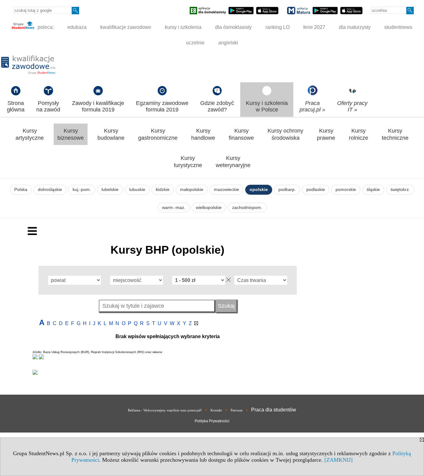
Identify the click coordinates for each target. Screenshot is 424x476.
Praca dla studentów (273, 409)
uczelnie (195, 42)
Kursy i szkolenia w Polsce (267, 106)
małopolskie (191, 189)
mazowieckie (226, 189)
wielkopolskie (209, 207)
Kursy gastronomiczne (158, 134)
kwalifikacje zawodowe (125, 27)
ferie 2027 (314, 27)
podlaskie (315, 189)
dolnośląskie (50, 189)
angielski (228, 42)
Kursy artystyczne (30, 134)
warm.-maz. (173, 207)
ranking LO (277, 27)
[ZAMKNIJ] (338, 460)
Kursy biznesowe (70, 134)
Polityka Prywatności (212, 421)
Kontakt (216, 410)
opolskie (259, 189)
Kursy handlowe (203, 134)
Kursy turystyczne (188, 161)
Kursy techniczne (395, 134)
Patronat (236, 410)
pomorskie (346, 189)
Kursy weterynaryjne (233, 161)
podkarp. (287, 189)
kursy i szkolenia (183, 27)
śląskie (373, 189)
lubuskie (137, 189)
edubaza (77, 27)
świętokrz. (400, 189)
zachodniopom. (247, 207)
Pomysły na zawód (48, 106)
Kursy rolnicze (358, 134)
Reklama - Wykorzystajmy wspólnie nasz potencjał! (165, 410)
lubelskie (110, 189)
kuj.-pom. (82, 189)
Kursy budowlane (110, 134)
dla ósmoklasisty (233, 27)
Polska (20, 189)
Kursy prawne (326, 134)
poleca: (45, 27)
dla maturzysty (355, 27)
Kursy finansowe (241, 134)
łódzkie (162, 189)
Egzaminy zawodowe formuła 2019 (162, 106)
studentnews (398, 27)
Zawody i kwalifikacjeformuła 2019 (98, 106)
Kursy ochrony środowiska (285, 134)
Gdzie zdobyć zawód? (217, 106)
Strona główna (16, 106)
